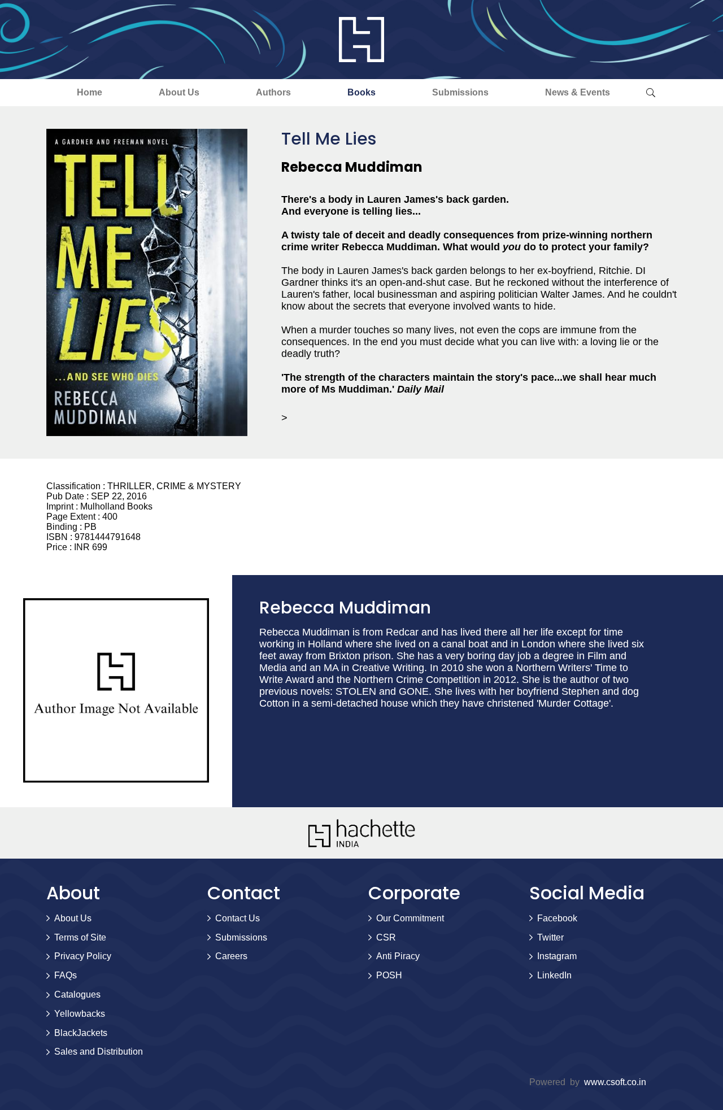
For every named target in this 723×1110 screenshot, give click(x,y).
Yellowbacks (79, 1013)
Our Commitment (410, 918)
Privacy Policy (82, 956)
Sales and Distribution (98, 1051)
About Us (179, 92)
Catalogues (77, 994)
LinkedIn (554, 975)
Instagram (557, 956)
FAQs (65, 975)
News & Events (577, 92)
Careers (231, 956)
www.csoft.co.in (615, 1082)
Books (361, 92)
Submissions (460, 92)
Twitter (550, 937)
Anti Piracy (398, 956)
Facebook (557, 918)
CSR (386, 937)
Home (89, 92)
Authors (273, 92)
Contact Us (237, 918)
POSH (389, 975)
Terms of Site (80, 937)
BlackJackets (80, 1033)
